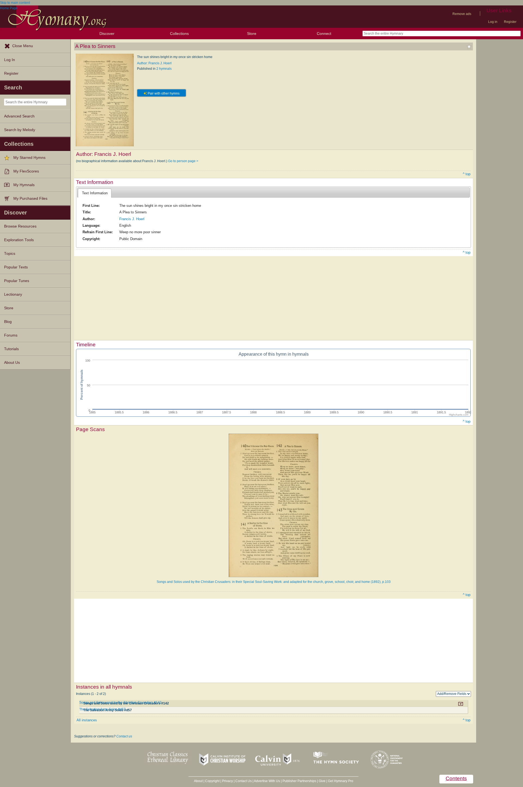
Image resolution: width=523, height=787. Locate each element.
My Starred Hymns (29, 158)
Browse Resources (20, 226)
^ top (466, 174)
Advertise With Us (267, 781)
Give (322, 781)
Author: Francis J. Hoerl (154, 63)
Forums (10, 335)
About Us (12, 363)
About (198, 781)
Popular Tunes (16, 281)
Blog (8, 322)
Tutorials (11, 349)
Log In (9, 60)
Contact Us (243, 781)
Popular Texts (16, 267)
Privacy (227, 781)
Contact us (124, 736)
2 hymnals (164, 69)
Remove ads (461, 14)
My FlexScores (26, 171)
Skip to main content (15, 3)
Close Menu (22, 46)
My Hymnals (24, 185)
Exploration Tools (19, 240)
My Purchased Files (30, 198)
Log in (492, 22)
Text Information (95, 193)
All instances (87, 720)
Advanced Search (19, 116)
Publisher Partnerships (299, 781)
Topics (9, 254)
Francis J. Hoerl (131, 219)
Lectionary (13, 294)
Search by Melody (19, 130)
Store (251, 33)
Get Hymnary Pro (340, 781)
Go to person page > (183, 161)
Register (510, 22)
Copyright (212, 781)
